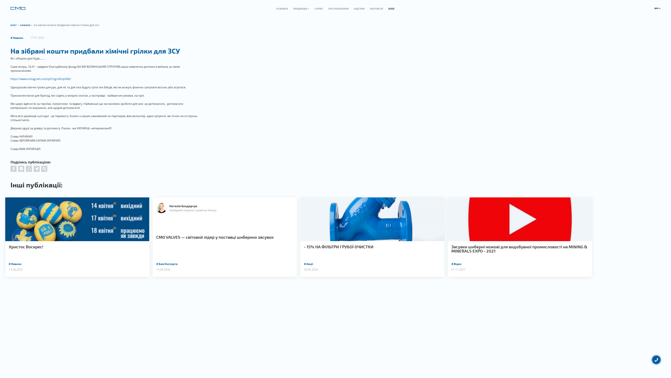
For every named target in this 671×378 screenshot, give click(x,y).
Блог (391, 8)
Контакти (376, 8)
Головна (282, 8)
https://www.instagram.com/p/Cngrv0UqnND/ (40, 79)
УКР (656, 8)
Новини (25, 25)
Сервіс (319, 8)
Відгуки (359, 8)
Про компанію (338, 8)
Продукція (300, 8)
